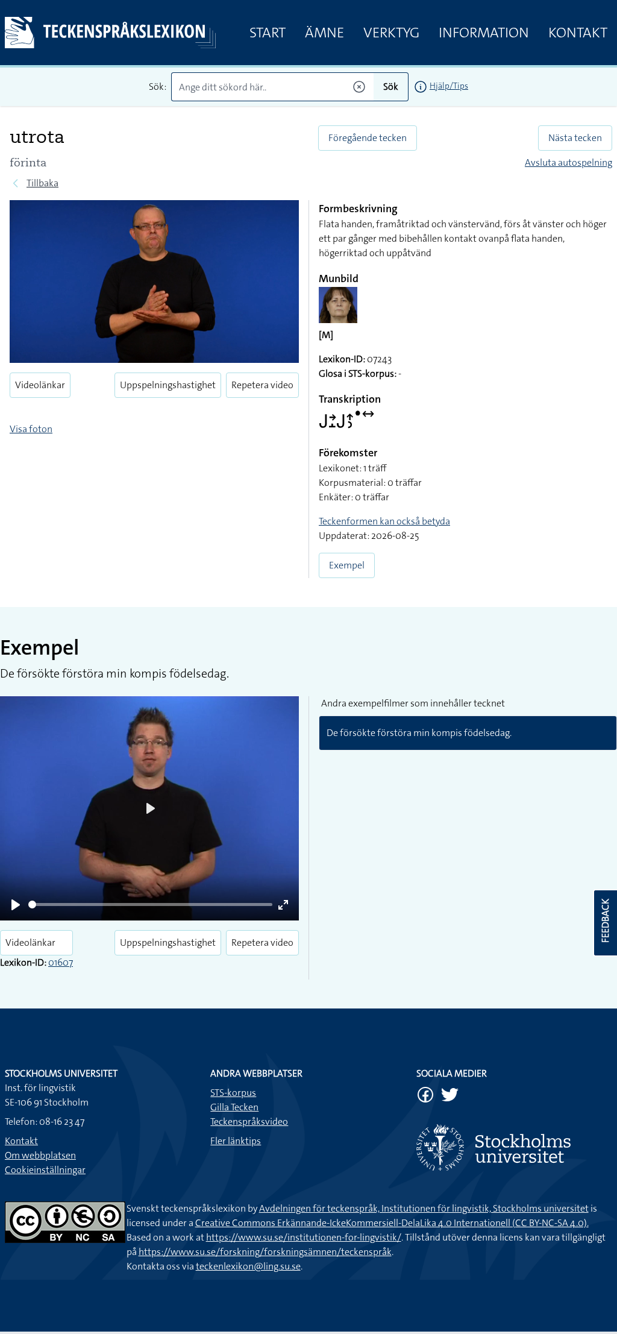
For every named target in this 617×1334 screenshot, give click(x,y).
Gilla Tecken (234, 1107)
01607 (60, 962)
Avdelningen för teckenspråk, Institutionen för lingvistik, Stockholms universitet (424, 1208)
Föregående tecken (367, 137)
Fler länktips (235, 1140)
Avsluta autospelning (568, 162)
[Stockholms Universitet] (514, 1147)
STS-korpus (233, 1092)
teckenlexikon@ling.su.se (248, 1266)
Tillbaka (42, 183)
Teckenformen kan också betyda (384, 521)
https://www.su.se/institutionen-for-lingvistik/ (303, 1237)
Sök (390, 86)
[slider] (150, 904)
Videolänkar (40, 385)
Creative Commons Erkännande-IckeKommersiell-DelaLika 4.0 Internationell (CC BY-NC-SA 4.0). (392, 1222)
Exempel (347, 565)
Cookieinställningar (45, 1169)
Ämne (324, 32)
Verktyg (391, 32)
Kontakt (577, 32)
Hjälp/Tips (449, 85)
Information (484, 32)
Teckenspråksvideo (249, 1121)
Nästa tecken (575, 137)
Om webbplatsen (40, 1155)
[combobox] (272, 86)
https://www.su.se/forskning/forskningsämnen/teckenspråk (265, 1251)
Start (267, 32)
